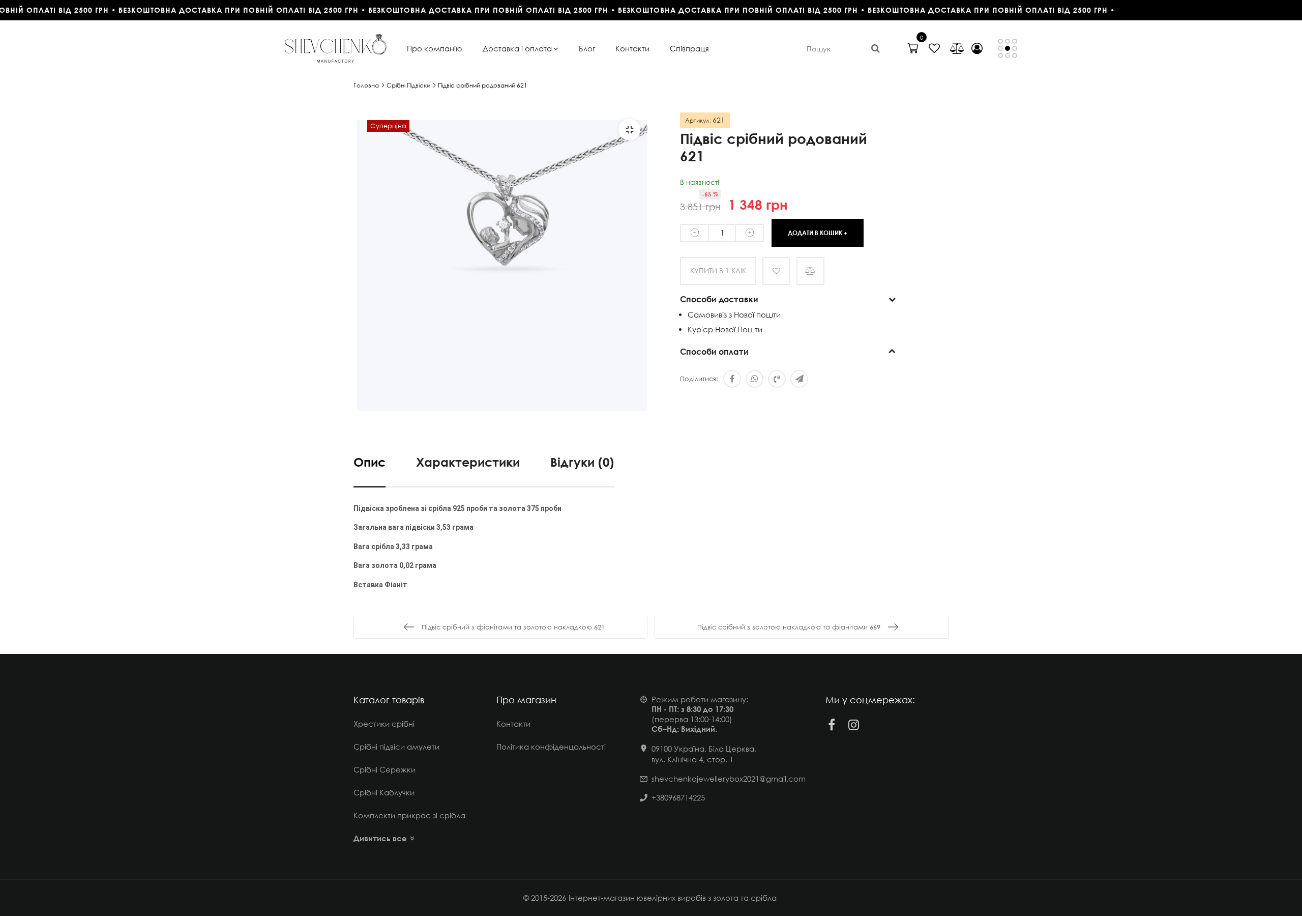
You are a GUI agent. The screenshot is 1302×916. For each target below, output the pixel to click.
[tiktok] (876, 725)
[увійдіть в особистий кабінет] (977, 48)
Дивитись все (380, 838)
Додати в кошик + (817, 232)
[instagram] (854, 725)
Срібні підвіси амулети (396, 746)
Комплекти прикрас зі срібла (409, 815)
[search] (875, 48)
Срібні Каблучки (384, 792)
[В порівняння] (810, 271)
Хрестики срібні (384, 723)
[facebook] (831, 725)
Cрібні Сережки (384, 769)
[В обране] (776, 271)
